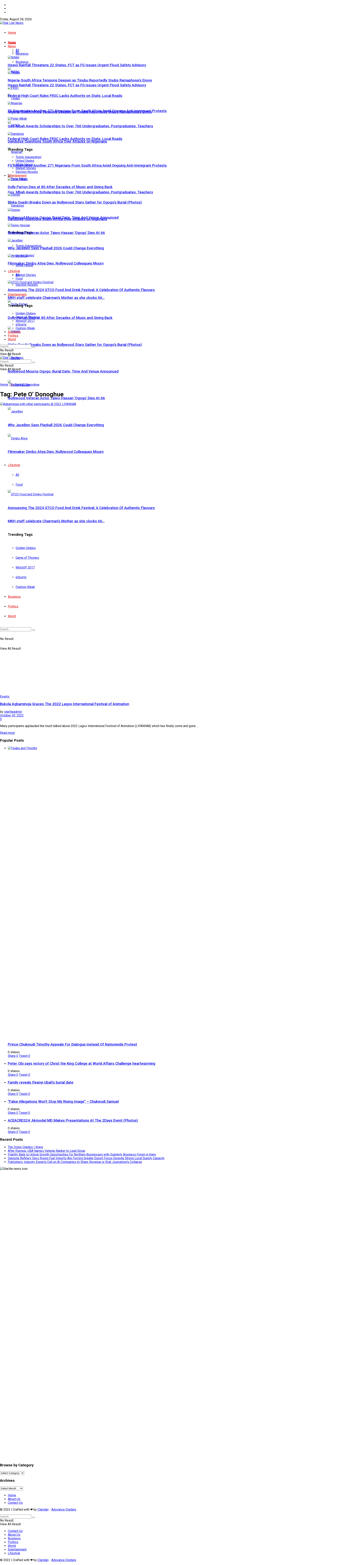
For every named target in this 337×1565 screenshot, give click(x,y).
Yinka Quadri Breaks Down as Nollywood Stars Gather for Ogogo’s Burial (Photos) (75, 345)
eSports (21, 324)
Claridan (43, 1509)
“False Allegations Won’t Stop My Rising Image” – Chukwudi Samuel (63, 1101)
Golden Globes (26, 313)
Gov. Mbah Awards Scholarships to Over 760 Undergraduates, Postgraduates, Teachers (80, 192)
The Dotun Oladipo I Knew (25, 1147)
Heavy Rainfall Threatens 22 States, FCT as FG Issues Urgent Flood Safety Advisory (77, 85)
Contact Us (15, 12)
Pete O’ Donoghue (27, 384)
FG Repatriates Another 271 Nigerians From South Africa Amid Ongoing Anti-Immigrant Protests (87, 165)
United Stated (25, 161)
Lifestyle (14, 271)
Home (12, 5)
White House (24, 164)
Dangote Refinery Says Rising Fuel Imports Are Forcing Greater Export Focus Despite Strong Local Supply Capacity (86, 1158)
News (12, 46)
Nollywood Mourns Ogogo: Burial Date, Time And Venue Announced (63, 371)
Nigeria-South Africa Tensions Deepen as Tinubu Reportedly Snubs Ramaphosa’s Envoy (80, 80)
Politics (13, 335)
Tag (11, 384)
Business (22, 62)
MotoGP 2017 (25, 321)
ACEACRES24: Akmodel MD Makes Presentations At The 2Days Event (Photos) (73, 1120)
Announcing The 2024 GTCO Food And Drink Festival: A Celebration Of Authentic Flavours (81, 290)
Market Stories (26, 275)
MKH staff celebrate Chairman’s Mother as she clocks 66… (56, 298)
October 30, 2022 (12, 715)
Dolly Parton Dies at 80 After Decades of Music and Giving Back (60, 318)
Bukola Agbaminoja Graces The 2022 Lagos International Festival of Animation (64, 704)
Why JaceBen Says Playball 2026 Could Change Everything (56, 248)
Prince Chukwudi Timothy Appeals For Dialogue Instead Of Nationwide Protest (72, 1044)
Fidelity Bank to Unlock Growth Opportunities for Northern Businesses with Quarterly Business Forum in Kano (82, 1154)
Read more (7, 733)
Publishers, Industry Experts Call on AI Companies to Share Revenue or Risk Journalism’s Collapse (75, 1162)
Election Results (27, 285)
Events (4, 696)
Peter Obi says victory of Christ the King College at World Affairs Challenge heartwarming (81, 1063)
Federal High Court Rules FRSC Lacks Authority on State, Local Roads (65, 139)
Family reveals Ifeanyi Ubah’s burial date (40, 1082)
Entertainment (17, 294)
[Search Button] (33, 347)
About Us (14, 9)
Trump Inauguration (28, 157)
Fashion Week (25, 328)
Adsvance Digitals (63, 1509)
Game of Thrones (27, 317)
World (12, 339)
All (17, 50)
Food (19, 278)
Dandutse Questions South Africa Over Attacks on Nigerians (57, 141)
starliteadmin (13, 712)
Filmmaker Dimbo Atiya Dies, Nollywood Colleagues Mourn (56, 263)
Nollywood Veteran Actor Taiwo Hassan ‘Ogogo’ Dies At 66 (56, 398)
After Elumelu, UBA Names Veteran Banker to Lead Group (46, 1151)
